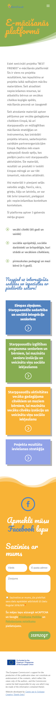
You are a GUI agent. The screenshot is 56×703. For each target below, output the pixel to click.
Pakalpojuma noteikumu (21, 621)
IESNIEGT (39, 635)
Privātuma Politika (30, 617)
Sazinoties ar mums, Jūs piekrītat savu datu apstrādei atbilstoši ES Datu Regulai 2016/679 (26, 601)
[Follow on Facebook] (28, 504)
